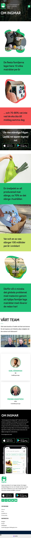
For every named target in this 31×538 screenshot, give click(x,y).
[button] (29, 6)
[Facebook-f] (2, 500)
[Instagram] (6, 500)
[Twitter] (12, 500)
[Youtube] (15, 500)
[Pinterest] (9, 500)
